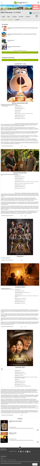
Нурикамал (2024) (20, 367)
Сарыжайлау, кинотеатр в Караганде (7, 145)
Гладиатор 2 (20, 256)
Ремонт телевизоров (10, 40)
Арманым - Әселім (12, 432)
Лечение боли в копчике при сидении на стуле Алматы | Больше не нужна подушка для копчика (22, 27)
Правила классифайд (18, 463)
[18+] (20, 2)
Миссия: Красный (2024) (20, 172)
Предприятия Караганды (8, 57)
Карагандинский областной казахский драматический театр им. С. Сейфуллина (21, 428)
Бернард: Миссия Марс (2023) (20, 103)
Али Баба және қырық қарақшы (15, 421)
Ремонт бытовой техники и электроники (13, 46)
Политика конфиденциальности (5, 463)
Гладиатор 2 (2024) (20, 286)
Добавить (20, 52)
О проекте (2, 458)
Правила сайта (12, 463)
